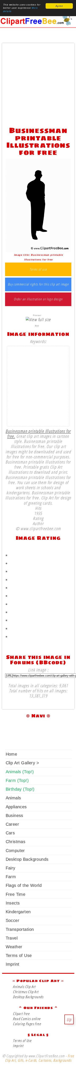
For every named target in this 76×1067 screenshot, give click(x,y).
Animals (13, 798)
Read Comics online (27, 1018)
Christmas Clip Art (25, 991)
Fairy (10, 868)
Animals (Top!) (20, 771)
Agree (59, 5)
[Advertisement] (38, 83)
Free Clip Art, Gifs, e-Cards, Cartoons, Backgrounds (39, 1058)
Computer (15, 850)
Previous (37, 315)
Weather (14, 946)
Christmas (16, 841)
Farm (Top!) (17, 780)
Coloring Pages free (27, 1023)
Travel (12, 938)
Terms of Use (19, 955)
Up (69, 1019)
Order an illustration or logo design (38, 299)
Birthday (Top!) (20, 789)
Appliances (16, 806)
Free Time (16, 894)
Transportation (20, 929)
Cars (10, 833)
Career (12, 824)
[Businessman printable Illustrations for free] (38, 250)
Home (11, 754)
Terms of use (38, 269)
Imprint (12, 964)
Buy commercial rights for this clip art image (38, 284)
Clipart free (21, 1013)
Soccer (12, 920)
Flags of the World (24, 885)
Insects (13, 903)
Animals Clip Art (24, 986)
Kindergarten (18, 911)
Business (14, 815)
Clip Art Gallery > (22, 762)
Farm (11, 876)
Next (37, 325)
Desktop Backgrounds (27, 859)
